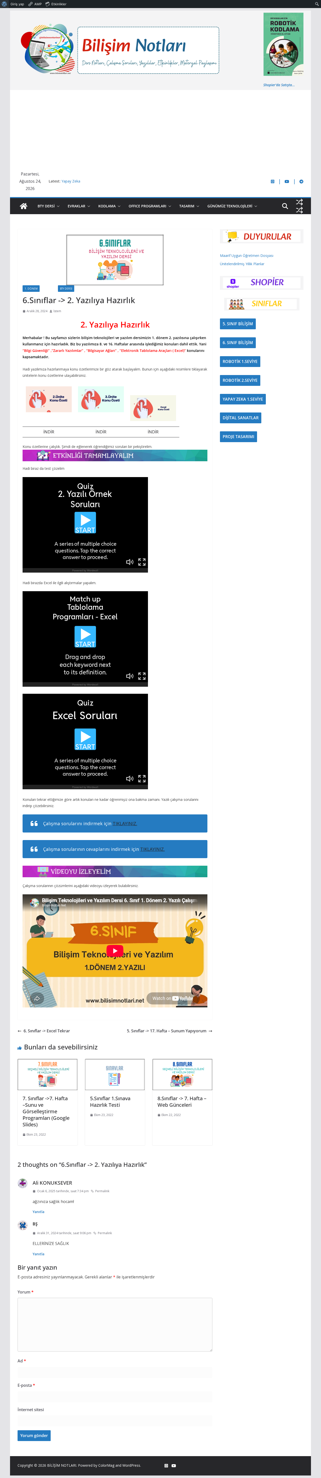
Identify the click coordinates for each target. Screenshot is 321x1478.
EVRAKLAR (76, 206)
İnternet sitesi (31, 1409)
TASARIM (186, 206)
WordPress (131, 1465)
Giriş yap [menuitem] (17, 4)
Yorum (26, 1292)
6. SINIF (48, 288)
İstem (57, 311)
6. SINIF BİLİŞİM (238, 342)
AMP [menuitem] (38, 4)
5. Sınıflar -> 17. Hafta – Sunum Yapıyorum (166, 1031)
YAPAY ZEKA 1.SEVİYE (243, 399)
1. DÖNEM (31, 288)
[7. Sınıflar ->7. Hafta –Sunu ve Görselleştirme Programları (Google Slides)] (47, 1062)
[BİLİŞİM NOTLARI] (24, 206)
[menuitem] (4, 4)
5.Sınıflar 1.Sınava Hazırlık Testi (110, 1101)
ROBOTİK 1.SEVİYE (240, 361)
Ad (22, 1361)
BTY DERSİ (46, 206)
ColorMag (106, 1465)
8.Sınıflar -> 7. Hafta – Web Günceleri (181, 1101)
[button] (57, 206)
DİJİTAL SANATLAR (241, 418)
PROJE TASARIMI (238, 436)
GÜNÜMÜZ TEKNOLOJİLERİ (229, 206)
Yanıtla (38, 1211)
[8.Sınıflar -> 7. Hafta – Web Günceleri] (182, 1062)
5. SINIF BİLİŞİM (238, 324)
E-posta (26, 1385)
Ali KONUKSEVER (52, 1182)
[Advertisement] (160, 128)
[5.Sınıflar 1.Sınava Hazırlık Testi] (115, 1062)
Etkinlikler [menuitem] (58, 4)
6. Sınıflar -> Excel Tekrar (47, 1031)
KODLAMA (107, 206)
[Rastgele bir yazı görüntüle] (299, 202)
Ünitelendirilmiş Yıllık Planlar (242, 263)
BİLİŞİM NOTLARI (61, 1465)
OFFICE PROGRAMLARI (147, 206)
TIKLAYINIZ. (125, 823)
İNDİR (48, 432)
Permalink (102, 1191)
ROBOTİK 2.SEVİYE (240, 380)
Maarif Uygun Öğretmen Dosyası (246, 255)
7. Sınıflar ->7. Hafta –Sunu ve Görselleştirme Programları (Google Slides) (46, 1111)
